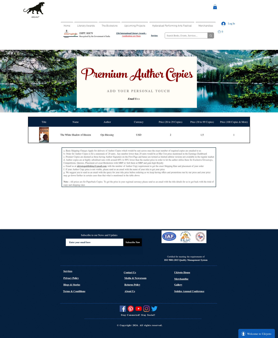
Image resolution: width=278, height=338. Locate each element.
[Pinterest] (131, 309)
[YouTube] (138, 309)
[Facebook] (123, 309)
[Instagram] (146, 309)
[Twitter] (154, 309)
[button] (215, 6)
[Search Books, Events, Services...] (211, 35)
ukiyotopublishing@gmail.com (92, 166)
